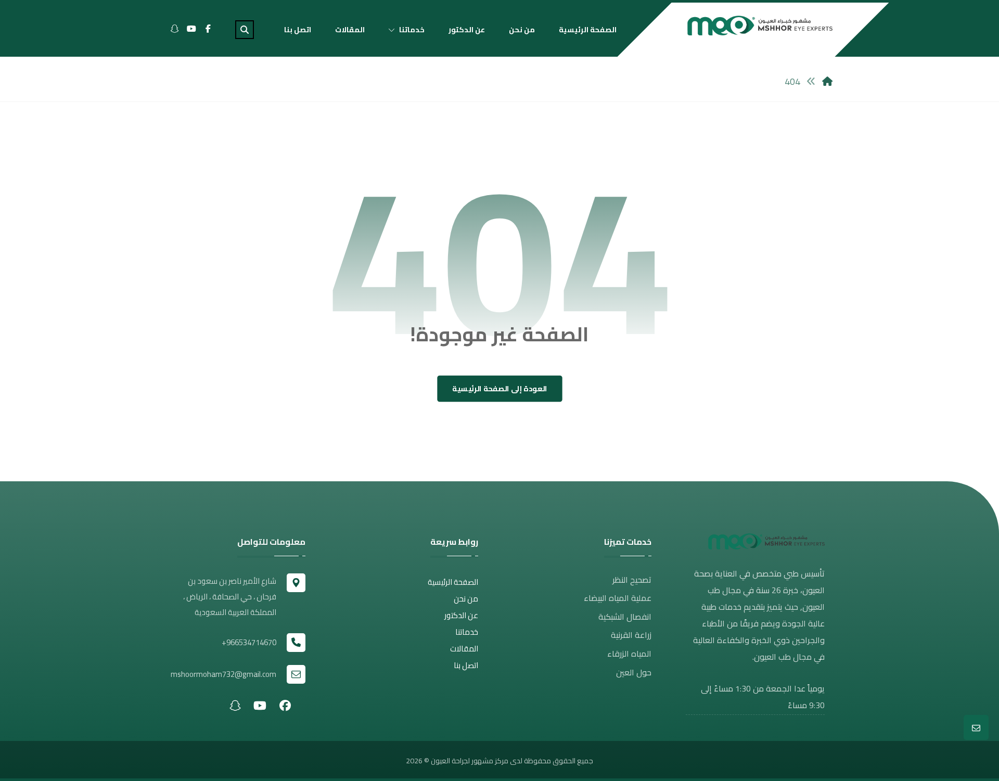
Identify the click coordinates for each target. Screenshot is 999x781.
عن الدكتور (461, 615)
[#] (285, 705)
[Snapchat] (174, 28)
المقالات (464, 648)
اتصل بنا (466, 665)
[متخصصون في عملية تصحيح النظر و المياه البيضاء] (759, 25)
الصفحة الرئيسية (453, 582)
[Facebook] (208, 28)
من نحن (466, 598)
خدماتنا (466, 631)
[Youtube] (191, 28)
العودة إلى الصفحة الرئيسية (499, 389)
